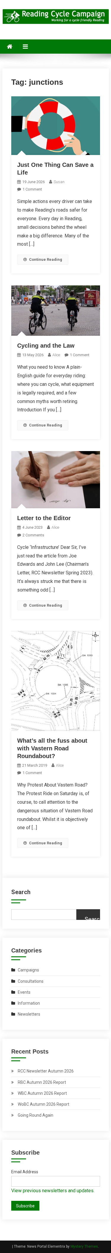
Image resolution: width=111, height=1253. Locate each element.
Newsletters (29, 1014)
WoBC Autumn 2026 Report (43, 1104)
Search (20, 892)
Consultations (31, 981)
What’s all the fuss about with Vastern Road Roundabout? (52, 748)
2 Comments (33, 535)
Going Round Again (35, 1115)
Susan (59, 182)
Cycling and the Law (46, 345)
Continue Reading (45, 259)
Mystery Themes (84, 1246)
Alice (56, 355)
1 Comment (32, 189)
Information (29, 1003)
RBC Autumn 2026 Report (42, 1082)
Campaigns (28, 970)
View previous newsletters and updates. (52, 1190)
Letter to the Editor (44, 518)
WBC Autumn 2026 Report (42, 1093)
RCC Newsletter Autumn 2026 (46, 1071)
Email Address (24, 1171)
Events (24, 992)
